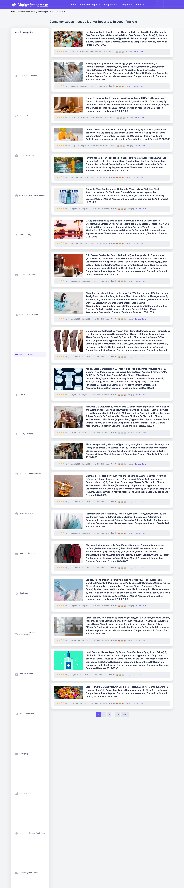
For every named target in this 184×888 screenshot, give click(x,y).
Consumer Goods (138, 52)
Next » (125, 714)
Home (13, 12)
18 (118, 714)
